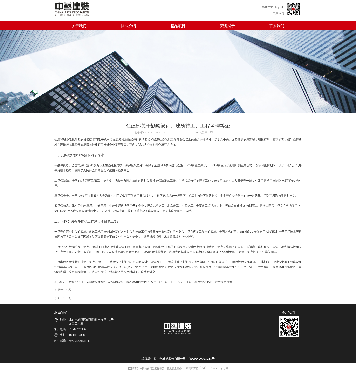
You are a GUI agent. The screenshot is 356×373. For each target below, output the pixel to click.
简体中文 (267, 7)
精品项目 (178, 26)
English (279, 7)
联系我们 (276, 26)
